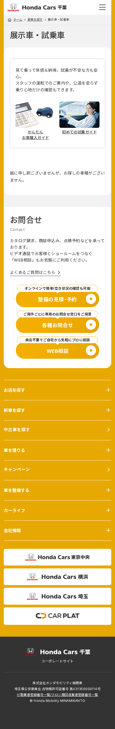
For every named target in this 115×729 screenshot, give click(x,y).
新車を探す (35, 19)
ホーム (17, 19)
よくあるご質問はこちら (32, 272)
